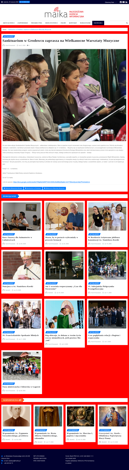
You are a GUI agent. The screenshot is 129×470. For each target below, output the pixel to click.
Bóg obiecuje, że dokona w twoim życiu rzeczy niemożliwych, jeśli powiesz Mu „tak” (63, 337)
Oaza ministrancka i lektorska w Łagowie (21, 387)
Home (4, 29)
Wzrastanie (85, 23)
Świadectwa (36, 23)
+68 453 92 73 (8, 463)
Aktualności (8, 23)
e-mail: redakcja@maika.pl (12, 461)
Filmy (63, 23)
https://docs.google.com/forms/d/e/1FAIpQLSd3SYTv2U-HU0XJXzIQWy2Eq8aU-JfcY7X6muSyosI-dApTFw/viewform (51, 182)
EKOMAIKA (98, 23)
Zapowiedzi (23, 23)
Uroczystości (51, 23)
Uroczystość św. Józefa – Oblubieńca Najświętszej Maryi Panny (110, 435)
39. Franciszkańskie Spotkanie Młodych (20, 335)
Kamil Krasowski (10, 45)
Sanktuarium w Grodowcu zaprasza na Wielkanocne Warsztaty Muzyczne (29, 29)
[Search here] (127, 23)
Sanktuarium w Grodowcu (34, 188)
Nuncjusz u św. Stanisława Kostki (17, 286)
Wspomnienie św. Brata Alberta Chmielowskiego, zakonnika (46, 435)
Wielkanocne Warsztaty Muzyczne (55, 188)
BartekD (8, 290)
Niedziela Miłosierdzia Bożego (13, 188)
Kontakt (73, 23)
